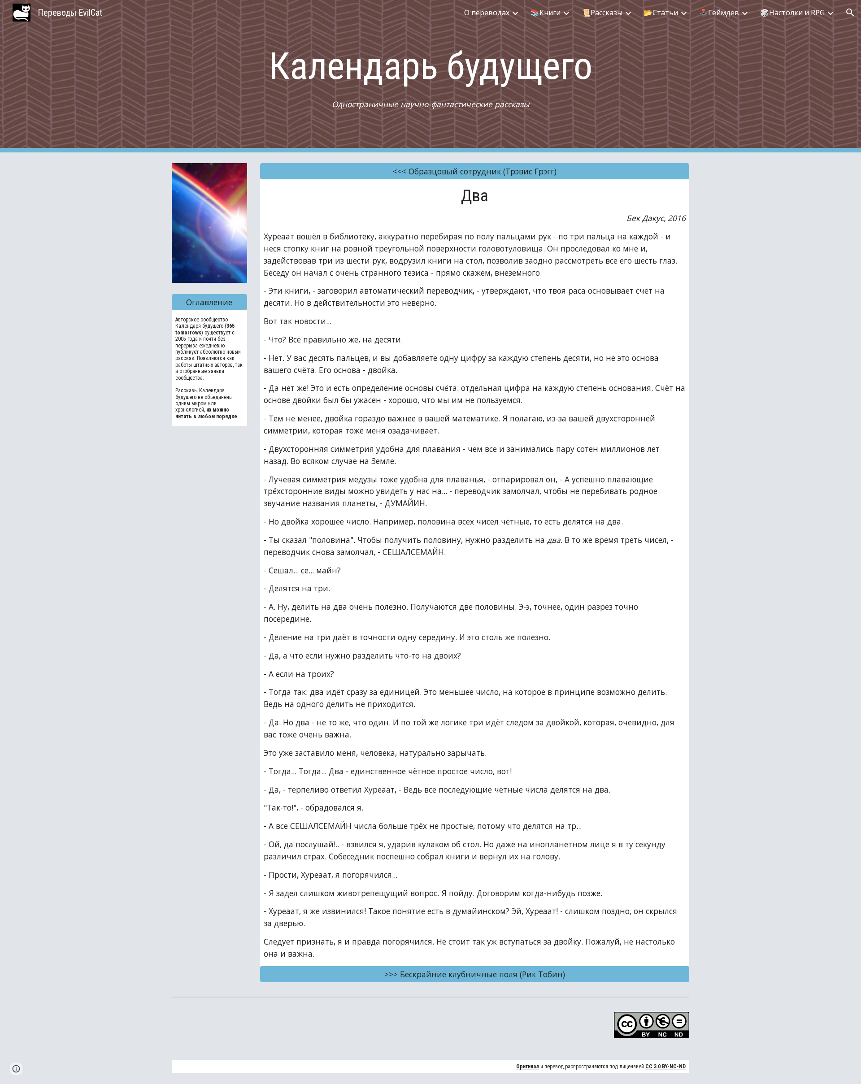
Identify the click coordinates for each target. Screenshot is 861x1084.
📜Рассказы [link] (602, 12)
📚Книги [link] (546, 12)
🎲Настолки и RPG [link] (792, 12)
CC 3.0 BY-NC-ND (665, 1066)
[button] (850, 12)
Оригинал (527, 1066)
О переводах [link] (486, 12)
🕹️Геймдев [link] (719, 12)
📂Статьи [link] (661, 12)
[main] (430, 76)
